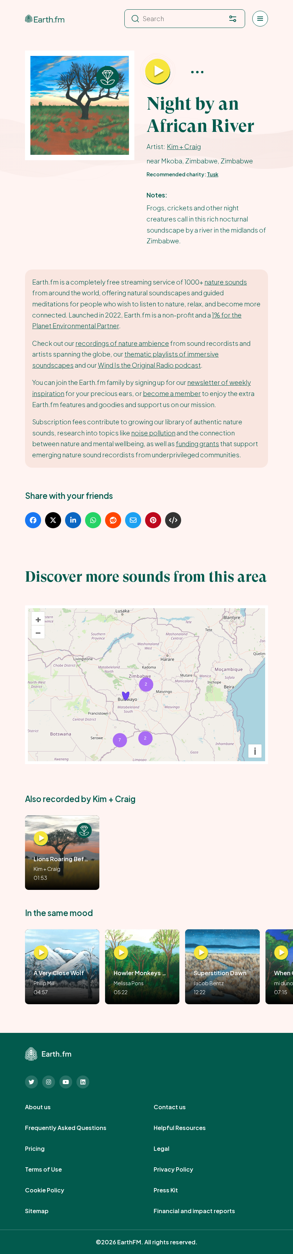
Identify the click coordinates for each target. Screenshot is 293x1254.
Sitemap (44, 1211)
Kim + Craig (184, 146)
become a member (172, 393)
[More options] (197, 71)
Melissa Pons (129, 983)
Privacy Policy (181, 1169)
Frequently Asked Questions (73, 1128)
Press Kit (174, 1190)
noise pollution (153, 433)
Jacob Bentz (209, 983)
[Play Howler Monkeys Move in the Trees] (121, 953)
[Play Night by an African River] (157, 71)
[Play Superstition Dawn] (201, 953)
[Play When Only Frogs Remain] (281, 953)
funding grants (197, 443)
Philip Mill (44, 983)
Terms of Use (51, 1169)
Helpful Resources (188, 1128)
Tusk (212, 174)
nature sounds (225, 282)
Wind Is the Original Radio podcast (149, 365)
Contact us (178, 1107)
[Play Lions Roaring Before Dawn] (41, 838)
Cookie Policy (52, 1190)
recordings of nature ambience (122, 343)
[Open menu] (260, 19)
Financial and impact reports (202, 1211)
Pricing (42, 1148)
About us (45, 1107)
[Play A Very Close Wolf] (41, 953)
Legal (169, 1148)
